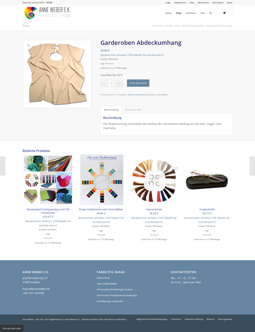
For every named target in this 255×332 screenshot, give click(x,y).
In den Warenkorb (138, 83)
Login (168, 2)
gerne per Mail (192, 282)
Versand (109, 63)
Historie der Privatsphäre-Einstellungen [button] (117, 295)
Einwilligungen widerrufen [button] (110, 301)
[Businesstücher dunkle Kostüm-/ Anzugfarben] (2, 166)
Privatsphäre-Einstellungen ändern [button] (115, 289)
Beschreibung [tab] (111, 109)
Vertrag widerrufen (12, 328)
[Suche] (210, 13)
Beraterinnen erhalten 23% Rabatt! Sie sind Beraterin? (132, 55)
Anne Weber (162, 94)
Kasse (229, 2)
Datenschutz (103, 277)
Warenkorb (217, 2)
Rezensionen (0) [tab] (133, 109)
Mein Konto (203, 2)
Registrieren (180, 2)
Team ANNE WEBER (107, 283)
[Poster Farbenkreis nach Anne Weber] (252, 166)
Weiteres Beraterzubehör (139, 94)
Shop (192, 2)
